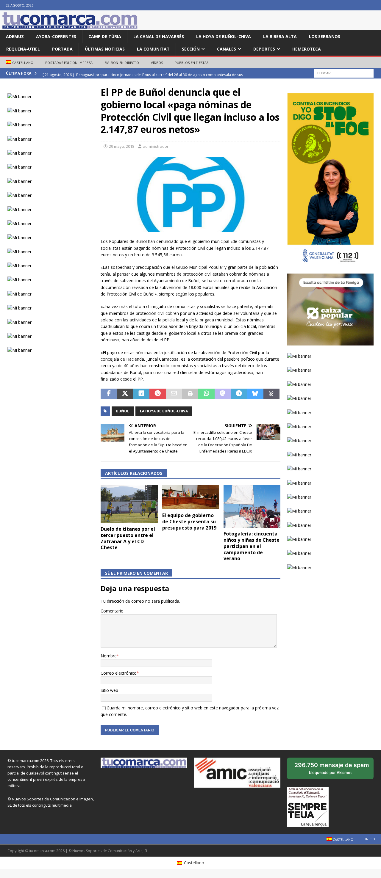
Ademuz (15, 36)
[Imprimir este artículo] (190, 394)
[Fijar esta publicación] (157, 394)
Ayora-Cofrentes (56, 36)
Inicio (370, 839)
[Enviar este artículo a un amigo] (174, 394)
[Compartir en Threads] (271, 394)
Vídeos (157, 62)
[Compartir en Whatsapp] (206, 394)
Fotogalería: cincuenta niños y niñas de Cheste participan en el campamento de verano (251, 546)
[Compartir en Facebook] (109, 394)
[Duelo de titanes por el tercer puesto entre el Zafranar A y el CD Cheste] (129, 504)
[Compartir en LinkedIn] (141, 394)
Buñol (122, 411)
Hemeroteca (306, 49)
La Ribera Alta (280, 36)
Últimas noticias (105, 49)
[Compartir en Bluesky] (255, 394)
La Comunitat (153, 49)
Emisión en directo (121, 62)
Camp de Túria (104, 36)
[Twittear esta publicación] (125, 394)
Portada (62, 49)
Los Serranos (324, 36)
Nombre (109, 656)
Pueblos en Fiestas (192, 62)
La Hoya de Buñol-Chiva (223, 36)
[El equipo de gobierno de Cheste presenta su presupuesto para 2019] (190, 497)
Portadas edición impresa (69, 62)
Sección (191, 49)
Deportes (264, 49)
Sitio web (109, 690)
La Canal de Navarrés (158, 36)
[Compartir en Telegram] (239, 394)
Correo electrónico (119, 673)
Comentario (112, 611)
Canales (226, 49)
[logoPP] (190, 229)
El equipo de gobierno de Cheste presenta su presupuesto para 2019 (189, 521)
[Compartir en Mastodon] (223, 394)
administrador (155, 146)
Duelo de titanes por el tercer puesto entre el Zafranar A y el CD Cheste (128, 538)
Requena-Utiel (23, 49)
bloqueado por (331, 770)
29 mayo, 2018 (121, 146)
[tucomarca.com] (70, 27)
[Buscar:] (344, 73)
